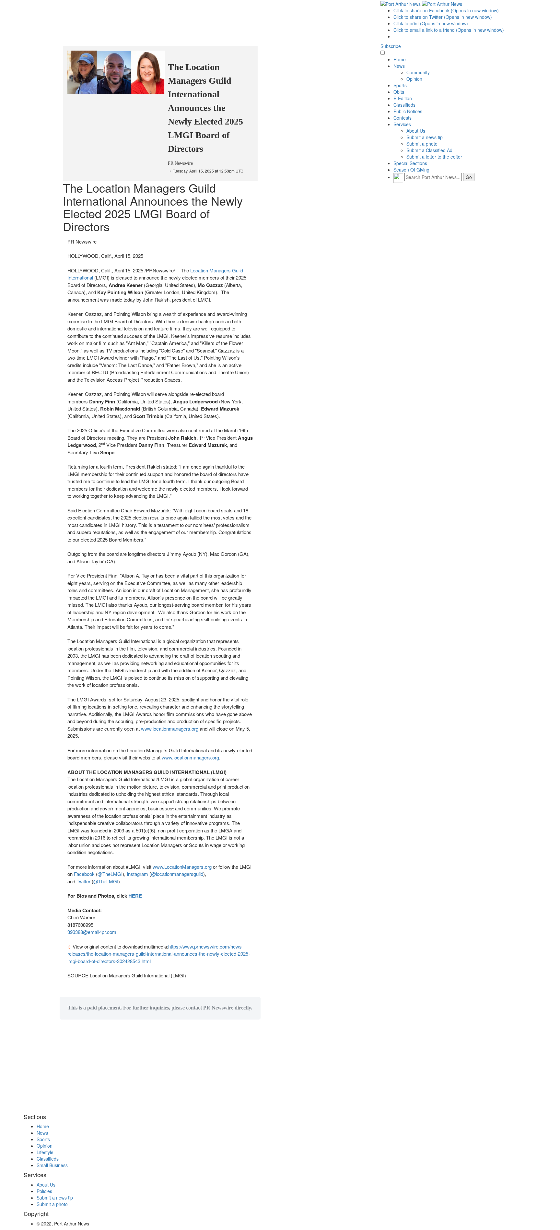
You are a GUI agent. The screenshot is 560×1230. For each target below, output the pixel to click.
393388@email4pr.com (91, 931)
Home (399, 59)
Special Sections (410, 163)
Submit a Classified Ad (429, 150)
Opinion (414, 79)
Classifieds (404, 105)
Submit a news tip (424, 137)
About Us (415, 130)
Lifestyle (45, 1152)
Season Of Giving (411, 169)
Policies (44, 1191)
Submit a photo (422, 143)
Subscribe (390, 46)
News (399, 66)
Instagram (137, 873)
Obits (398, 92)
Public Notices (407, 111)
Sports (400, 85)
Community (418, 72)
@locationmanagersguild (177, 873)
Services (402, 124)
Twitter (83, 881)
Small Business (52, 1165)
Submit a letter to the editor (434, 156)
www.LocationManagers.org (183, 866)
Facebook (84, 873)
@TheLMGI (110, 873)
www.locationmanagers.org (169, 728)
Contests (402, 117)
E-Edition (402, 98)
